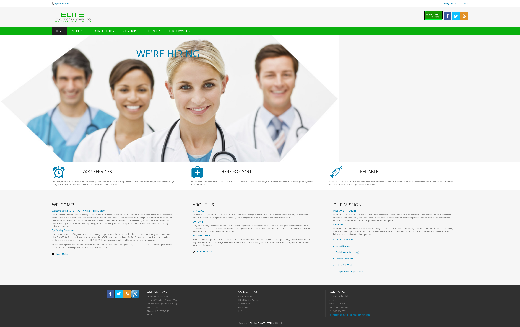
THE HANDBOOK (204, 251)
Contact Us (153, 31)
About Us (77, 31)
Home (59, 31)
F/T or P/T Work (344, 265)
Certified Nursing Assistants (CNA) (162, 303)
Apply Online (130, 31)
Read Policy (61, 253)
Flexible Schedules (345, 239)
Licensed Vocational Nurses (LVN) (162, 300)
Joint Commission (179, 31)
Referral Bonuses (344, 258)
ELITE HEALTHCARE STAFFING (261, 323)
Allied (149, 314)
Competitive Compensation (349, 271)
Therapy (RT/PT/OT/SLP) (158, 311)
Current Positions (102, 31)
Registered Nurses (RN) (157, 296)
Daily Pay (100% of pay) (347, 252)
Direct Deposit (343, 245)
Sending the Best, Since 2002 (455, 3)
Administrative (153, 307)
